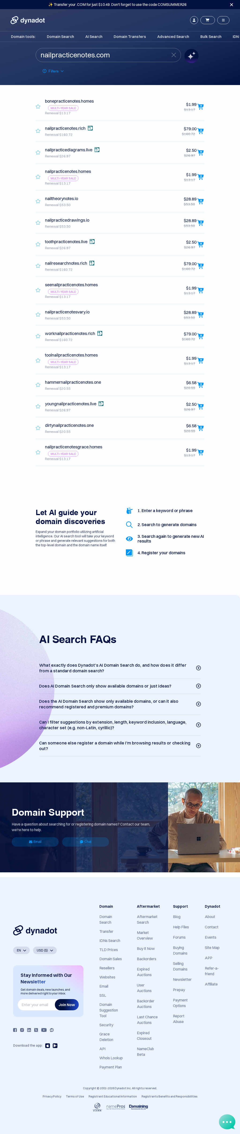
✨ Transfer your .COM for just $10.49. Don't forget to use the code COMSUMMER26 (117, 4)
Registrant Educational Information (113, 1096)
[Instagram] (22, 1030)
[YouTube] (44, 1030)
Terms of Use (75, 1096)
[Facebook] (15, 1030)
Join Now (67, 1004)
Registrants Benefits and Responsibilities (170, 1096)
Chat (87, 842)
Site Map (212, 947)
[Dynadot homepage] (28, 20)
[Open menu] (223, 20)
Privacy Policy (52, 1096)
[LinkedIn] (29, 1030)
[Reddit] (52, 1030)
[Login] (194, 20)
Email (37, 842)
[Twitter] (36, 1030)
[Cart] (207, 20)
